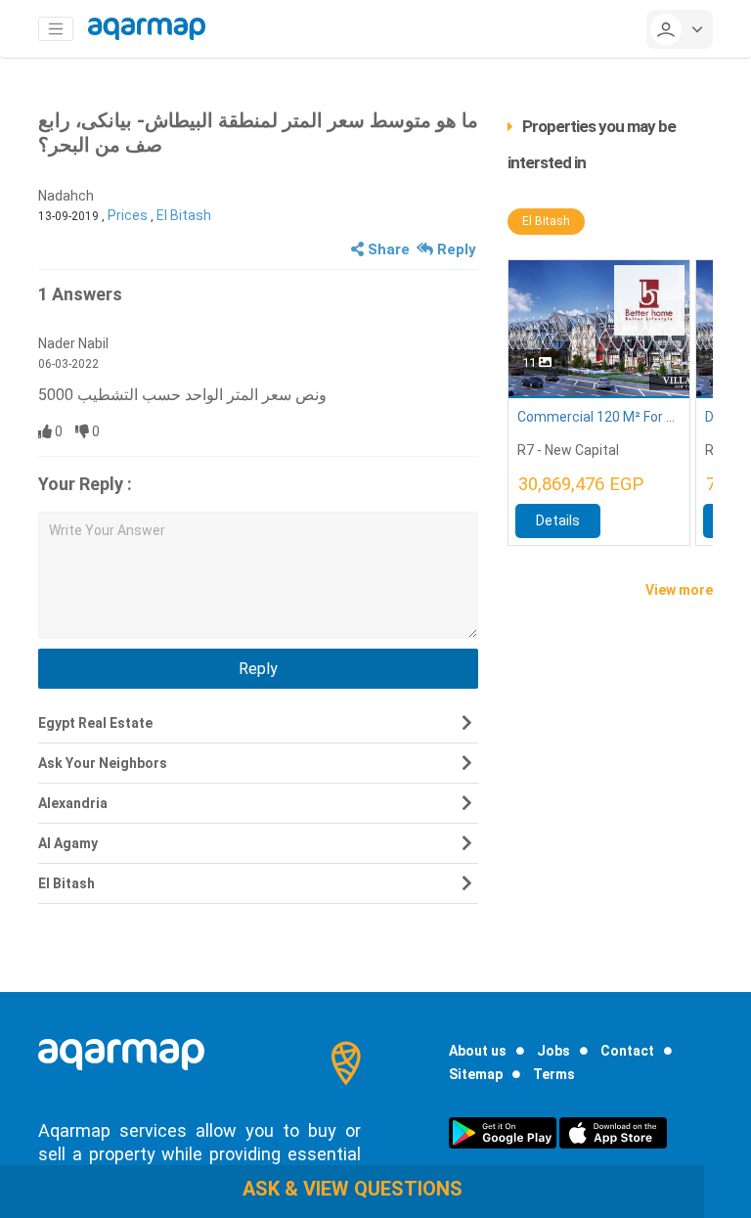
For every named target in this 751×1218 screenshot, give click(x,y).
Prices (128, 215)
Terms (554, 1074)
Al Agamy (68, 843)
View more (679, 590)
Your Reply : (85, 484)
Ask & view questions (353, 1188)
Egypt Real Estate (95, 723)
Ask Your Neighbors (102, 763)
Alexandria (73, 803)
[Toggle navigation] (55, 29)
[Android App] (502, 1132)
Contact (627, 1051)
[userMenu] (679, 29)
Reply (454, 249)
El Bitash (183, 215)
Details (558, 520)
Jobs (553, 1051)
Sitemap (476, 1074)
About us (478, 1051)
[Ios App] (613, 1132)
